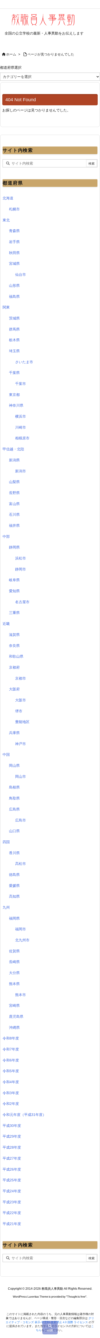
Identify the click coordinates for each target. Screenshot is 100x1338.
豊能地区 (22, 722)
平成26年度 (12, 1169)
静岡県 (14, 547)
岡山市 (20, 776)
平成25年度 (12, 1180)
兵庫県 (14, 733)
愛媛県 (14, 886)
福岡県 (14, 918)
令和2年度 (11, 1104)
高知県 (14, 896)
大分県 (14, 973)
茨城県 (14, 318)
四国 (6, 842)
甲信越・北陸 (13, 449)
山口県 (14, 831)
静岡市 (20, 569)
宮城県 (14, 263)
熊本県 (14, 984)
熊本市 (20, 995)
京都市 (20, 678)
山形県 (14, 285)
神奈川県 (16, 405)
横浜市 (20, 416)
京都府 (14, 667)
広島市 (20, 820)
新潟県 (14, 460)
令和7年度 (11, 1049)
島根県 (14, 787)
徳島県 (14, 875)
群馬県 (14, 329)
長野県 (14, 493)
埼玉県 (14, 351)
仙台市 (20, 274)
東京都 (14, 395)
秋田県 (14, 253)
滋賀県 (14, 635)
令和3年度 (11, 1093)
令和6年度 (11, 1060)
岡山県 (14, 765)
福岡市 (20, 929)
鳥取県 (14, 798)
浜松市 (20, 558)
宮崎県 (14, 1005)
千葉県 (14, 373)
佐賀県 (14, 951)
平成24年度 (12, 1191)
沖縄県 (14, 1027)
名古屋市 (22, 602)
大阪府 (14, 689)
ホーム (11, 54)
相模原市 (22, 438)
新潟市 (20, 471)
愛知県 (14, 591)
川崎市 (20, 427)
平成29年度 (12, 1136)
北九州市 (22, 940)
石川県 (14, 514)
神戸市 (20, 744)
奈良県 (14, 646)
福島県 (14, 296)
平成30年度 (12, 1126)
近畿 (6, 624)
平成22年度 (12, 1213)
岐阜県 (14, 580)
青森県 (14, 231)
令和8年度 (11, 1038)
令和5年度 (11, 1071)
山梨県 (14, 482)
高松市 (20, 864)
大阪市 (20, 700)
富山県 (14, 504)
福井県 (14, 525)
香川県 (14, 853)
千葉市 (20, 384)
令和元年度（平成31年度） (24, 1115)
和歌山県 (16, 656)
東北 (6, 220)
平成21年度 (12, 1224)
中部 (6, 536)
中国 (6, 754)
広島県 (14, 809)
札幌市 (14, 209)
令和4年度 (11, 1082)
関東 (6, 307)
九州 (6, 907)
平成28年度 (12, 1147)
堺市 (18, 711)
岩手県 (14, 242)
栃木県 (14, 340)
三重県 (14, 613)
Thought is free (76, 1296)
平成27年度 (12, 1158)
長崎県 (14, 962)
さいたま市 (24, 362)
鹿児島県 (16, 1016)
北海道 (8, 198)
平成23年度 (12, 1202)
